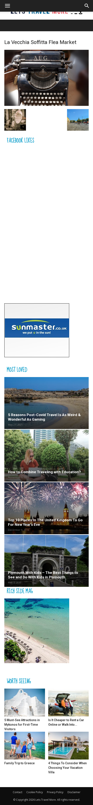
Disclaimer (73, 792)
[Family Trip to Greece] (24, 746)
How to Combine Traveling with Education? (44, 472)
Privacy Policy (55, 792)
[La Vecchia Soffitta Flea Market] (46, 104)
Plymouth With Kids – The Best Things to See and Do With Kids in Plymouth (43, 574)
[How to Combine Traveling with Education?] (46, 456)
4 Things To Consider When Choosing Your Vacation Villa (67, 767)
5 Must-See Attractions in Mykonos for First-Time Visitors (22, 724)
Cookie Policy (34, 792)
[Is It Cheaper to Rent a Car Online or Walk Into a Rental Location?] (68, 702)
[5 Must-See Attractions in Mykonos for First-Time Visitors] (24, 702)
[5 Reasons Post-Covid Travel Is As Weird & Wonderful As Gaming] (46, 403)
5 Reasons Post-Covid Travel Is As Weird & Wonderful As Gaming (44, 417)
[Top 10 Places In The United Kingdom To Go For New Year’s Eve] (46, 508)
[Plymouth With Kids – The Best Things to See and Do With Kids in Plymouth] (46, 561)
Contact (17, 792)
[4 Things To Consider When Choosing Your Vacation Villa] (68, 746)
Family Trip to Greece (19, 763)
